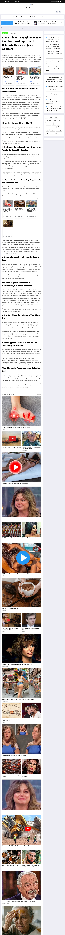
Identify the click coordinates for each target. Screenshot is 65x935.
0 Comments (13, 33)
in (55, 123)
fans (55, 120)
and (56, 117)
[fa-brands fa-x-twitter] (54, 1)
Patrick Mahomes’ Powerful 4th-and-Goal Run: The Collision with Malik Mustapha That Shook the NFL (54, 108)
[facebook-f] (52, 1)
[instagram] (58, 1)
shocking (59, 130)
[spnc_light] (60, 11)
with (56, 133)
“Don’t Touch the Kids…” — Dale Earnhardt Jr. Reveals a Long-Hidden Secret (54, 68)
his (51, 123)
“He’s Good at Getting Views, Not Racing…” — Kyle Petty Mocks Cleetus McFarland (54, 62)
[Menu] (4, 11)
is (59, 123)
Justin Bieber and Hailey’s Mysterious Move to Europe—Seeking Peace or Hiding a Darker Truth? (54, 88)
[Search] (57, 12)
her (47, 123)
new (54, 127)
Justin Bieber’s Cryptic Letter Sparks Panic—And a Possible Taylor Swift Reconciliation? (54, 101)
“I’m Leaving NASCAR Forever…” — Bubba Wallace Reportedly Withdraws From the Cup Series (34, 23)
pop (47, 130)
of (58, 127)
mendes (48, 127)
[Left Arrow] (58, 23)
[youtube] (60, 1)
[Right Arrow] (61, 23)
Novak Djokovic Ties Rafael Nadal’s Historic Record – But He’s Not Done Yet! (54, 94)
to (51, 133)
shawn (52, 130)
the (47, 133)
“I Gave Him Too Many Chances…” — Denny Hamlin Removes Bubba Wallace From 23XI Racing (54, 39)
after (51, 117)
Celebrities (5, 33)
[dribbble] (56, 1)
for (59, 120)
